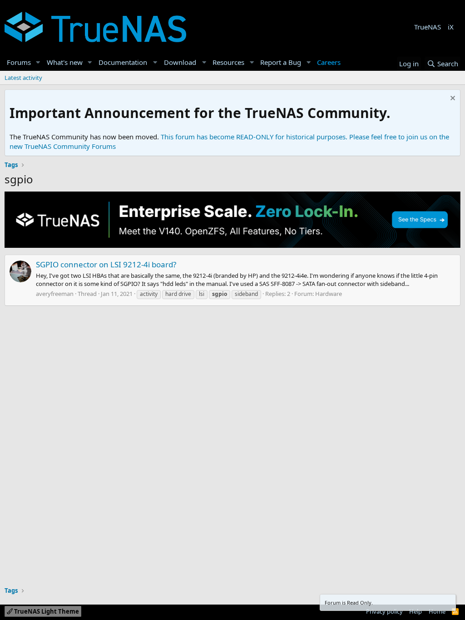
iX (451, 26)
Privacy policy (384, 611)
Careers (329, 62)
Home (437, 611)
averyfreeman (55, 294)
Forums (19, 62)
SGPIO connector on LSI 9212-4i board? (106, 264)
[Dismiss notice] (451, 99)
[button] (38, 62)
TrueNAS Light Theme (46, 611)
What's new (65, 62)
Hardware (328, 294)
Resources (228, 62)
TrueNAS (427, 26)
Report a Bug (280, 62)
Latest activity (23, 78)
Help (415, 611)
